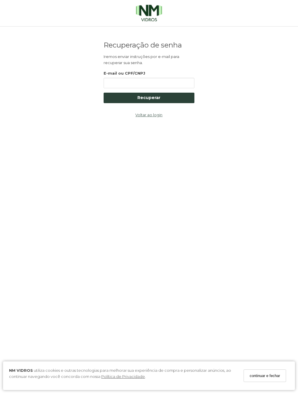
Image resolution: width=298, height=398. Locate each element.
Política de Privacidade (123, 376)
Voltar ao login (148, 114)
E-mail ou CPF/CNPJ (124, 73)
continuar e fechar (265, 376)
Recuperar (148, 97)
